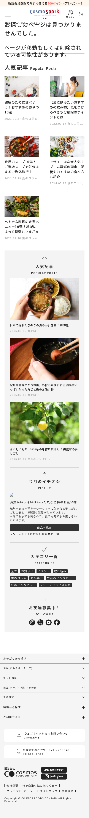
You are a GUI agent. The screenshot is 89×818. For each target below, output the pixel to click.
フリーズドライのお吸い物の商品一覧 (34, 534)
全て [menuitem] (14, 571)
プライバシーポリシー (21, 791)
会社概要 (12, 785)
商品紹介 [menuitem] (36, 578)
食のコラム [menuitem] (19, 578)
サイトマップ (48, 791)
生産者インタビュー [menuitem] (61, 578)
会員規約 (67, 791)
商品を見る (44, 527)
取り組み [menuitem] (60, 571)
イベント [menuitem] (44, 571)
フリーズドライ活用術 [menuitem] (55, 585)
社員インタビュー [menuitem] (23, 585)
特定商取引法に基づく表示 (39, 785)
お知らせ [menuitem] (27, 571)
